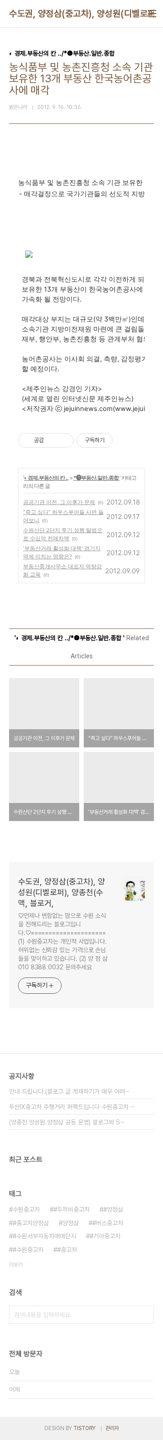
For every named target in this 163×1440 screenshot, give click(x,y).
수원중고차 (26, 1209)
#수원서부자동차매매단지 (44, 1236)
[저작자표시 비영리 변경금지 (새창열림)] (125, 440)
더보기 (16, 1264)
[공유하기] (52, 440)
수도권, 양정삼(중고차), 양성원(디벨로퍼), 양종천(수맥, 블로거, (61, 892)
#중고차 (67, 1249)
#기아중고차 (105, 1236)
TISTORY (84, 1428)
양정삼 (70, 1223)
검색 (144, 1314)
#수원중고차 (28, 1249)
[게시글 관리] (63, 440)
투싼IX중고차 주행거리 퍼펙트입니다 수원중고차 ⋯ (72, 1106)
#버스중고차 (107, 1223)
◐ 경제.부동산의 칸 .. (46, 477)
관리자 (112, 1428)
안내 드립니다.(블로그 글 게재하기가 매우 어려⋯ (69, 1091)
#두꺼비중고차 (71, 1209)
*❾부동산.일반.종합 (96, 477)
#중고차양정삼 (31, 1223)
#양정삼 (113, 1209)
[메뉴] (152, 13)
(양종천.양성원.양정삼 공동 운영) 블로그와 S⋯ (67, 1122)
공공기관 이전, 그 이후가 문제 (59, 502)
